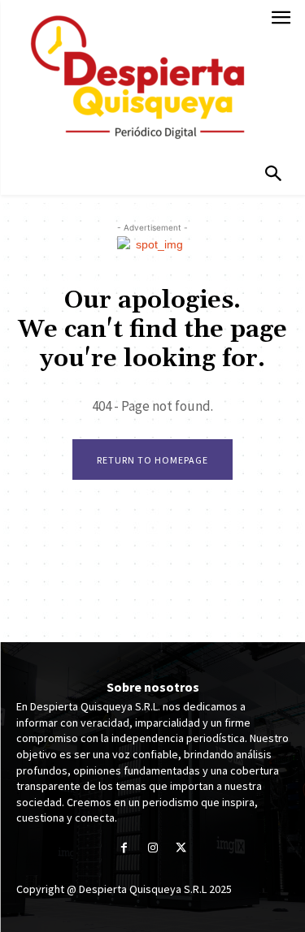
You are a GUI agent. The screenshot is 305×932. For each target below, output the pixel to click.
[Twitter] (181, 849)
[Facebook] (124, 849)
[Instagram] (152, 849)
